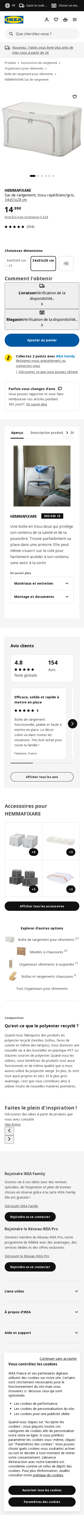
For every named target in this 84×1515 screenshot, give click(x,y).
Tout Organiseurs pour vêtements (42, 988)
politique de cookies (48, 1475)
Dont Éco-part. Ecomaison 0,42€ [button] (26, 217)
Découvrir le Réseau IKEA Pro (27, 1256)
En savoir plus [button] (36, 404)
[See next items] (67, 432)
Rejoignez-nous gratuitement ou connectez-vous (41, 363)
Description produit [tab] (47, 432)
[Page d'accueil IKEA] (14, 20)
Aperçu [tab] (17, 432)
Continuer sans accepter (58, 1358)
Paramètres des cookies (42, 1502)
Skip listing (13, 1124)
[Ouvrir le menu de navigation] (74, 19)
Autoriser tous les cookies (42, 1490)
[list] (42, 724)
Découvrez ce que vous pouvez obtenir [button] (48, 372)
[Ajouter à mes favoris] (74, 96)
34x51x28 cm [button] (16, 199)
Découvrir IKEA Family (21, 1206)
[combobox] (41, 33)
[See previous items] (9, 1131)
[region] (42, 128)
